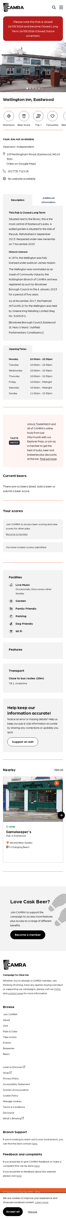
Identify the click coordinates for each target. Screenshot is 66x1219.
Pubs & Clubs (10, 1031)
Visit (5, 1025)
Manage (32, 1211)
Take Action (10, 1036)
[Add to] (56, 783)
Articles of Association (16, 1089)
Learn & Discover (13, 1066)
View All (58, 769)
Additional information (48, 199)
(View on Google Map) (21, 163)
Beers (6, 1053)
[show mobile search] (54, 7)
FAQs (57, 988)
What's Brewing (12, 1118)
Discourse (8, 1112)
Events (7, 1042)
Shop (6, 1072)
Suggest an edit (23, 741)
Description (17, 199)
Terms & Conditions (14, 1106)
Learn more (41, 1202)
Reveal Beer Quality (20, 842)
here (34, 1143)
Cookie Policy (10, 1095)
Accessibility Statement (16, 1084)
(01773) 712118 (18, 171)
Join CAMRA (10, 1014)
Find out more (48, 458)
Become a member (17, 534)
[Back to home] (13, 7)
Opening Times (17, 348)
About (6, 1019)
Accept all (13, 1211)
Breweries (8, 1048)
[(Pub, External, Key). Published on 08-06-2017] (33, 819)
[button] (61, 815)
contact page (15, 993)
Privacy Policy (11, 1078)
